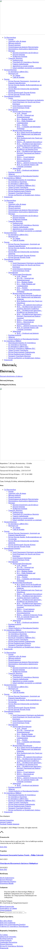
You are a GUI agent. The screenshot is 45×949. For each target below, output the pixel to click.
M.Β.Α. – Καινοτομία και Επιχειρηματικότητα (25, 160)
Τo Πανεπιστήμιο (10, 37)
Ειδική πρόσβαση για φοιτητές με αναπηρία (27, 68)
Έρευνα (6, 79)
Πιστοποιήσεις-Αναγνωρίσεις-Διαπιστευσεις (23, 49)
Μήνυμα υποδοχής (14, 43)
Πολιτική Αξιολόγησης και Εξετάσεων (25, 53)
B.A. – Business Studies (25, 119)
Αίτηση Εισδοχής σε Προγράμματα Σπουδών (23, 176)
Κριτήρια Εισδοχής (14, 172)
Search (2, 912)
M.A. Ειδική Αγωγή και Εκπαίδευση (29, 132)
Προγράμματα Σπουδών (12, 96)
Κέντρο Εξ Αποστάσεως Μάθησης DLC (21, 185)
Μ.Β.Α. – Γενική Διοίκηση (26, 157)
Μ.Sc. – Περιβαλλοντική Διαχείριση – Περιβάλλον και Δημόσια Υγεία (29, 148)
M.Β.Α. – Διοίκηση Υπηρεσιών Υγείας (29, 163)
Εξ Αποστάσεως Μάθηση (12, 178)
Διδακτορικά (17, 168)
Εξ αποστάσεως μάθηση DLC (18, 72)
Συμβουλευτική (18, 60)
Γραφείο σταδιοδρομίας (20, 64)
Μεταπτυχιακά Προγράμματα (22, 130)
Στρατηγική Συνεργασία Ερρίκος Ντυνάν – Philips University (22, 855)
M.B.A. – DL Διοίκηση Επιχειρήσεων (29, 142)
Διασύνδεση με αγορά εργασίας (23, 66)
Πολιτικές (11, 51)
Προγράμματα (13, 109)
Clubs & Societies (18, 77)
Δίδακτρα (11, 174)
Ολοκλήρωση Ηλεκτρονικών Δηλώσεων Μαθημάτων (19, 863)
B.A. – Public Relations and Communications (26, 122)
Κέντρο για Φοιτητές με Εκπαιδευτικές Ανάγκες (24, 195)
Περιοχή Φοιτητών (10, 70)
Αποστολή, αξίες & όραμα (17, 41)
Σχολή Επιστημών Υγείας (21, 108)
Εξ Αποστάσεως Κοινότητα (17, 182)
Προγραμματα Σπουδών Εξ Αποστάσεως (22, 180)
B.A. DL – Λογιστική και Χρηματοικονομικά (25, 116)
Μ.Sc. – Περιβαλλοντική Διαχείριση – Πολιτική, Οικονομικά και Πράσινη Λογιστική (29, 153)
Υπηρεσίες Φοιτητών (15, 58)
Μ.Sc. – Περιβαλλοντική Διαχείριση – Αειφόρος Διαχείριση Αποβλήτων (29, 145)
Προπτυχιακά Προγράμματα (22, 111)
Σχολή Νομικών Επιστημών (22, 106)
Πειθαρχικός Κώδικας (20, 56)
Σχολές (10, 98)
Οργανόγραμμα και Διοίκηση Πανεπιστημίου (23, 47)
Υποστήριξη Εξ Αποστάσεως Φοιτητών (26, 62)
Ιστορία (10, 39)
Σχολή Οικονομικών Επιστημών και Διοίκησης (28, 100)
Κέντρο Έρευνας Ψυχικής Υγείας (19, 94)
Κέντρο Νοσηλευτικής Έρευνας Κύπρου (21, 92)
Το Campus (16, 75)
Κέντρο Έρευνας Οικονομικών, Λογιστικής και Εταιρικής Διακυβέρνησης (24, 82)
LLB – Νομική (22, 113)
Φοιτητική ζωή (13, 73)
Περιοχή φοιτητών (14, 45)
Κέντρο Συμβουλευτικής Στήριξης (19, 191)
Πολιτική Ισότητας (19, 54)
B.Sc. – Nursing (22, 125)
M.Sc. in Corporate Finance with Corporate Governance (27, 165)
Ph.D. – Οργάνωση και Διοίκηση (28, 170)
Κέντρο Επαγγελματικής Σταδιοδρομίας (21, 189)
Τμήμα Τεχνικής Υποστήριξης (18, 187)
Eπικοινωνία (8, 197)
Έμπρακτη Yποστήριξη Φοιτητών (19, 193)
